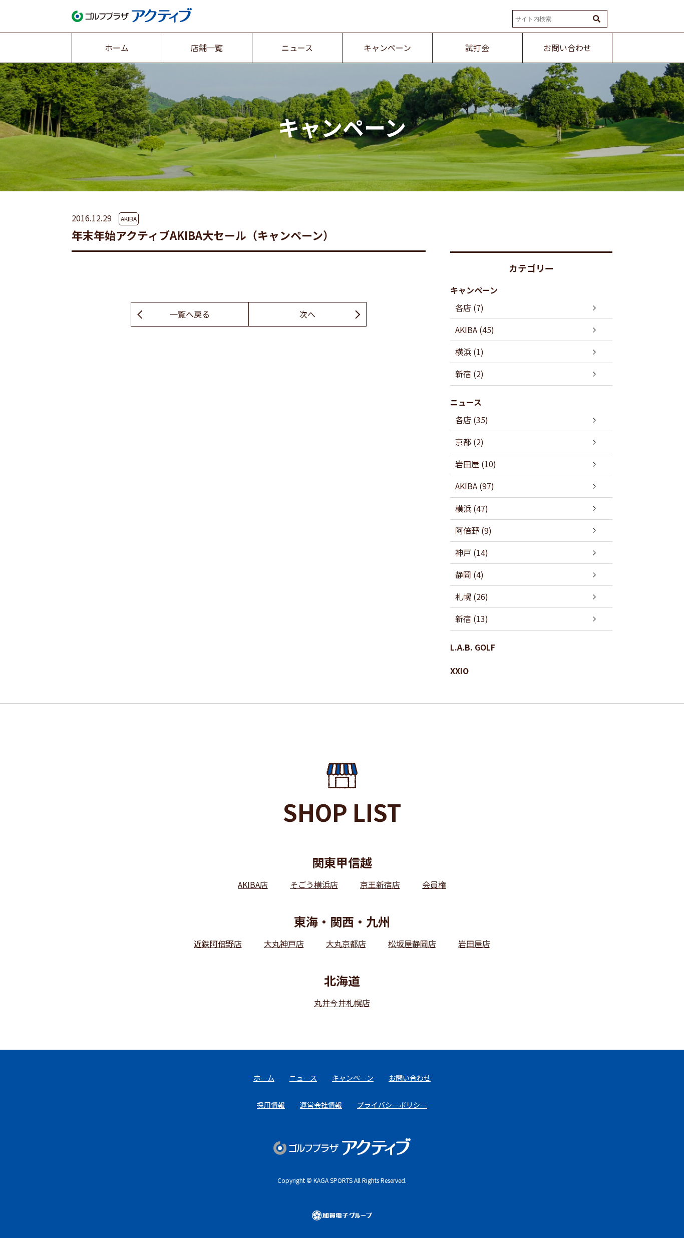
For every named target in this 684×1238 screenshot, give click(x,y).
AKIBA (129, 218)
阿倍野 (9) (473, 530)
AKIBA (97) (474, 486)
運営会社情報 (321, 1105)
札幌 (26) (471, 596)
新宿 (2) (469, 374)
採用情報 (271, 1105)
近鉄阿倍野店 (218, 944)
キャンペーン (474, 290)
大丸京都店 (346, 944)
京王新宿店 (380, 884)
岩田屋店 (474, 944)
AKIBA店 (253, 884)
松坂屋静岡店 (412, 944)
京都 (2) (469, 442)
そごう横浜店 (314, 884)
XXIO (459, 671)
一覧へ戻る (190, 314)
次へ (307, 314)
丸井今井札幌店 (342, 1003)
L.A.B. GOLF (472, 647)
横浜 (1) (469, 352)
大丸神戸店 (284, 944)
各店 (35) (471, 420)
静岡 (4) (469, 574)
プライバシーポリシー (392, 1105)
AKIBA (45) (474, 330)
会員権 (434, 884)
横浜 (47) (471, 508)
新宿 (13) (471, 618)
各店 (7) (469, 307)
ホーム (263, 1078)
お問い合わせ (410, 1078)
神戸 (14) (471, 552)
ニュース (466, 402)
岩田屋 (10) (475, 464)
